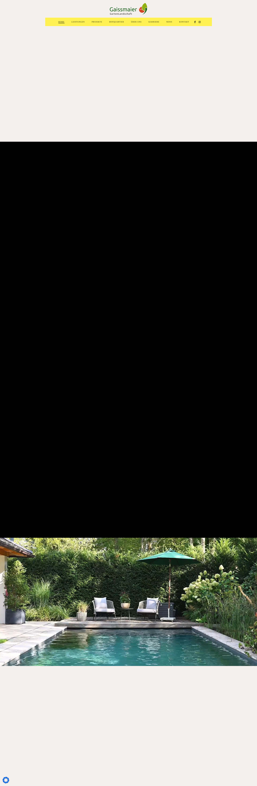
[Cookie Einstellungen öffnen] (6, 783)
